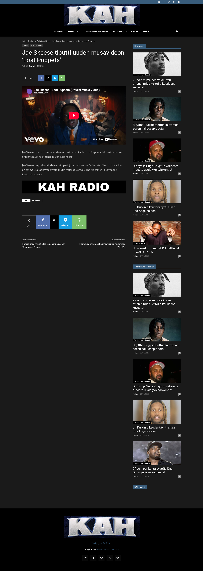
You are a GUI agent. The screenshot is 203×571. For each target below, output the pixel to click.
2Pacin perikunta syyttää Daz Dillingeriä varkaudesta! (153, 470)
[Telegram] (55, 78)
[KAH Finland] (101, 15)
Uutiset (71, 31)
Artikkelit (118, 31)
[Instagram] (169, 2)
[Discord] (159, 2)
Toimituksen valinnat (95, 31)
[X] (173, 2)
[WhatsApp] (62, 78)
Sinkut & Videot (43, 41)
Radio (134, 31)
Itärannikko (36, 200)
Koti (23, 41)
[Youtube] (178, 2)
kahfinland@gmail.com (108, 549)
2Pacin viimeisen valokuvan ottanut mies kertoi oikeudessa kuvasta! (154, 83)
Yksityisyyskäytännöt (101, 543)
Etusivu (58, 31)
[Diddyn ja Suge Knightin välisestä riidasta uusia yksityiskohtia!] (157, 150)
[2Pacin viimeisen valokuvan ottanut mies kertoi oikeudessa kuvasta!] (157, 64)
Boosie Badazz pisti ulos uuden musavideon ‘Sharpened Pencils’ (43, 245)
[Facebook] (164, 2)
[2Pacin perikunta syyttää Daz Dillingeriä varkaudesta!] (157, 453)
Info (144, 31)
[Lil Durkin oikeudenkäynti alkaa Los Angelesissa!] (157, 191)
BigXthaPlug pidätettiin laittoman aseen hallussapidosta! (155, 126)
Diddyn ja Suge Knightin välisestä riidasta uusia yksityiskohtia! (155, 167)
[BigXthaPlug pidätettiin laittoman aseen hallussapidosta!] (157, 109)
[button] (177, 31)
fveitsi (32, 66)
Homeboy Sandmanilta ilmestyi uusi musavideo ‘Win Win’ (103, 245)
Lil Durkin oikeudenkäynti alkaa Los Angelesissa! (154, 209)
